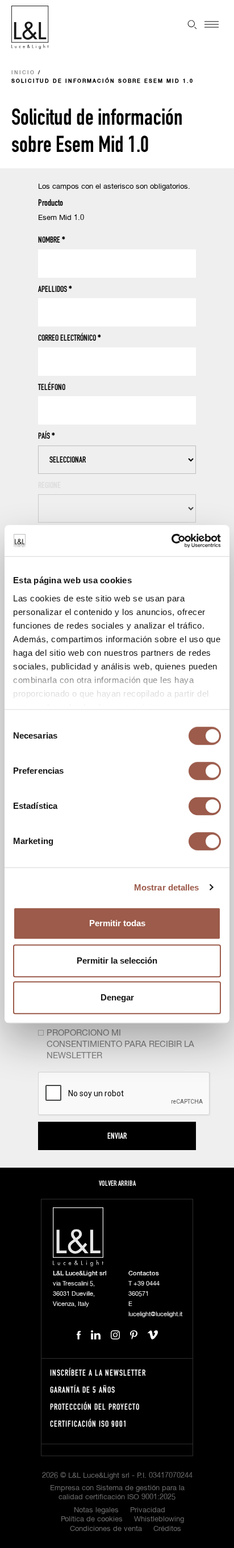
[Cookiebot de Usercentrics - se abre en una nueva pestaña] (171, 540)
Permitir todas (117, 923)
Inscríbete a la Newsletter (98, 1372)
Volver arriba (117, 1183)
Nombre (51, 239)
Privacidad (147, 1510)
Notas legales (96, 1510)
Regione (49, 485)
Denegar (117, 997)
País (46, 435)
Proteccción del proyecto (95, 1406)
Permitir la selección (117, 960)
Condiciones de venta (106, 1529)
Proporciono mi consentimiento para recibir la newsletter (120, 1044)
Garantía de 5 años (82, 1389)
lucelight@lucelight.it (155, 1314)
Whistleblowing (159, 1519)
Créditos (167, 1529)
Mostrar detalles (166, 887)
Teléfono (51, 387)
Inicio (23, 72)
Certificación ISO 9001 (88, 1423)
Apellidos (55, 289)
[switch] (205, 771)
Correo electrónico (69, 337)
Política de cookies (92, 1519)
